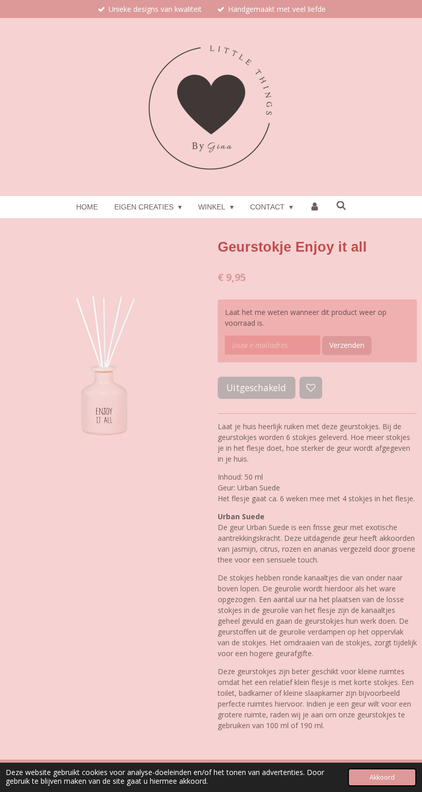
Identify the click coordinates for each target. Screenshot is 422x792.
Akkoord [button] (382, 777)
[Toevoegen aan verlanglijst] (311, 388)
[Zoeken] (341, 206)
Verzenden (346, 345)
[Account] (314, 207)
